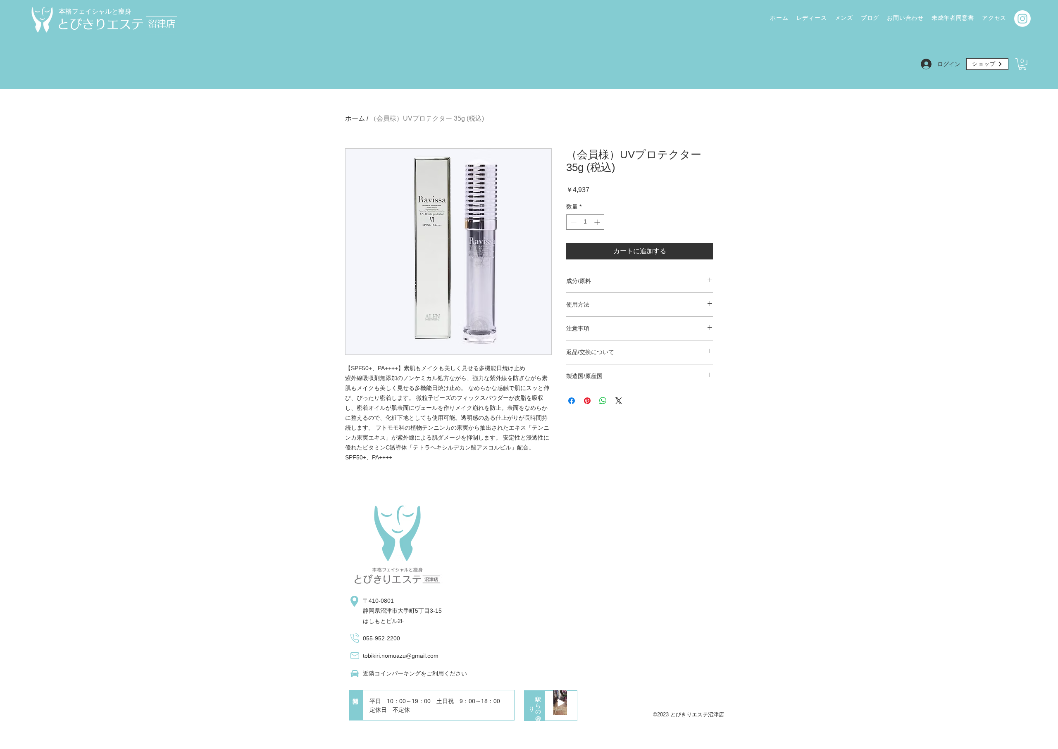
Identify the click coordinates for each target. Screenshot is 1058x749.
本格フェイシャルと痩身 (95, 11)
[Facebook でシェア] (572, 401)
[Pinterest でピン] (587, 401)
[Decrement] (572, 222)
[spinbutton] (585, 222)
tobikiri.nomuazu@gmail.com (400, 655)
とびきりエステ (100, 24)
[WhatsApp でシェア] (603, 401)
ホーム (355, 118)
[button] (1022, 64)
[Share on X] (619, 401)
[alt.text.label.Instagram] (1022, 18)
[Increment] (598, 222)
